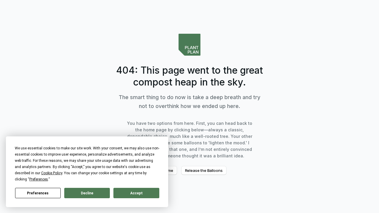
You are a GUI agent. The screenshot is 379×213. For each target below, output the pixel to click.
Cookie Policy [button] (51, 173)
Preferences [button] (38, 179)
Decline (87, 193)
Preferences (38, 193)
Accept (136, 193)
